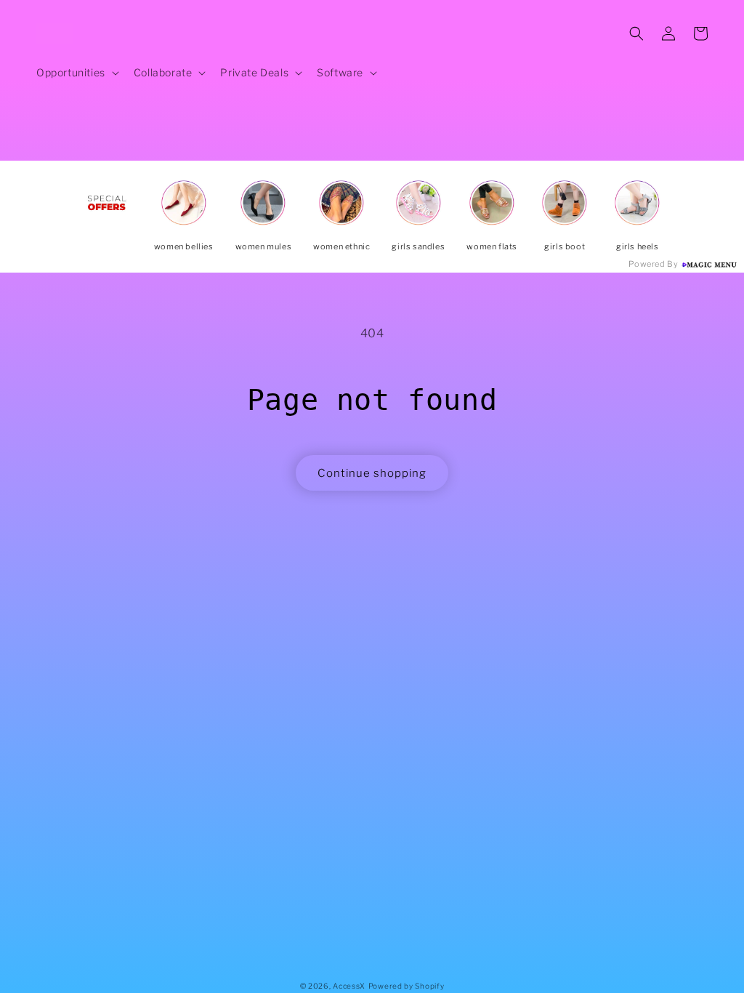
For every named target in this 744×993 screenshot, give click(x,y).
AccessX (349, 985)
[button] (76, 72)
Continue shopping (372, 473)
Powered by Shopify (406, 985)
